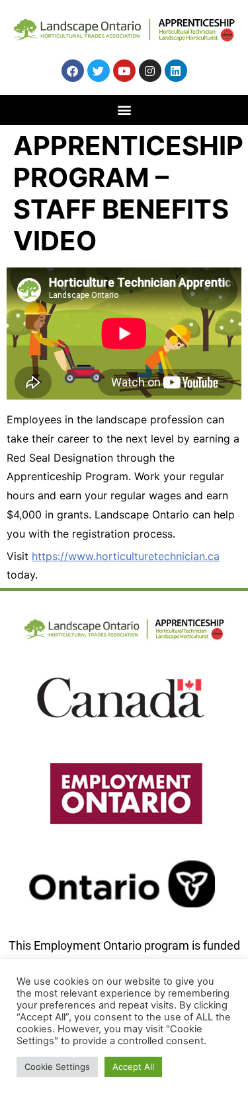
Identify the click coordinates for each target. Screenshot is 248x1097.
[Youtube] (124, 70)
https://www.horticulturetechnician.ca (126, 556)
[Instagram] (150, 70)
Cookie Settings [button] (57, 1066)
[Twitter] (98, 70)
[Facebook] (73, 70)
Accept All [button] (133, 1066)
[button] (124, 109)
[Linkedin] (176, 70)
